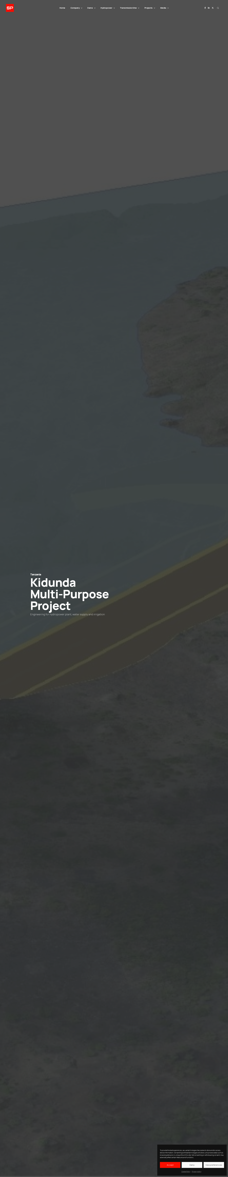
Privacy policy (196, 1171)
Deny (192, 1165)
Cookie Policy (185, 1171)
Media (163, 7)
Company (75, 7)
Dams (90, 7)
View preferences (213, 1165)
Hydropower (106, 7)
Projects (148, 7)
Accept (170, 1165)
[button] (218, 8)
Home (62, 7)
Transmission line (128, 7)
